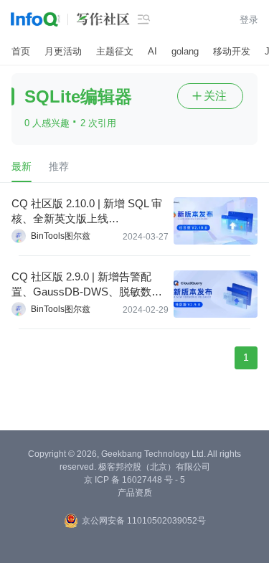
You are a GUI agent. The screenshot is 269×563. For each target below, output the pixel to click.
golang (185, 51)
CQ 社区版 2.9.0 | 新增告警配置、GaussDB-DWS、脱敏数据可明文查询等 (86, 284)
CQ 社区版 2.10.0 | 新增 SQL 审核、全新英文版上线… (86, 210)
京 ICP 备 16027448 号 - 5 (134, 480)
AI (152, 51)
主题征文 (114, 51)
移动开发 (231, 51)
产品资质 (135, 493)
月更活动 (63, 51)
